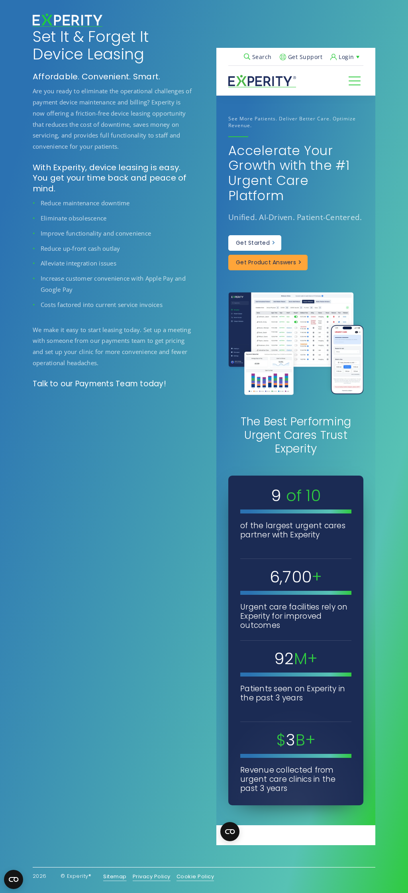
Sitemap (115, 876)
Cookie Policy (195, 876)
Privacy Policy (152, 876)
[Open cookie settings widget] (13, 879)
